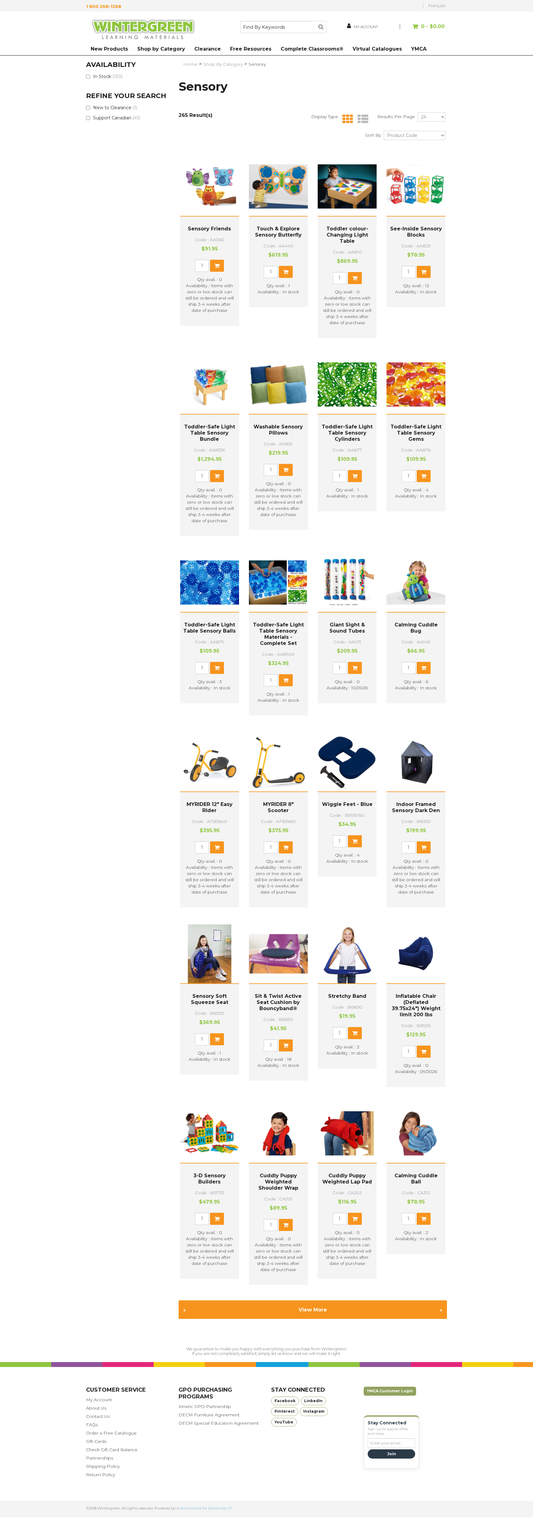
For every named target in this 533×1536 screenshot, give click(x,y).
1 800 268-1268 (103, 6)
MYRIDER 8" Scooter (278, 807)
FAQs (92, 1424)
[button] (423, 29)
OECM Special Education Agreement (219, 1423)
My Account (99, 1399)
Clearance (207, 49)
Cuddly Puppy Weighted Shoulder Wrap (278, 1182)
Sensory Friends (209, 229)
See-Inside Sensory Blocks (416, 232)
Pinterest (285, 1411)
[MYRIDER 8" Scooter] (278, 762)
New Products (109, 49)
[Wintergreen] (143, 30)
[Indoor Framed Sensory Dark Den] (415, 762)
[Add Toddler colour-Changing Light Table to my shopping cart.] (355, 278)
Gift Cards (96, 1441)
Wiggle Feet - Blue (347, 804)
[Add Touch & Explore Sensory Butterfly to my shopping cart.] (286, 272)
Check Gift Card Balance (112, 1449)
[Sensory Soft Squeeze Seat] (209, 953)
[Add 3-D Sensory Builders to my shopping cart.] (217, 1219)
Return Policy (100, 1474)
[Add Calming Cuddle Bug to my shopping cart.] (424, 668)
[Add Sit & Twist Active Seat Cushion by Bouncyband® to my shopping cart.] (286, 1045)
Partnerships (99, 1458)
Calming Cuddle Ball (416, 1179)
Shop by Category (161, 49)
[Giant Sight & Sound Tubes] (347, 582)
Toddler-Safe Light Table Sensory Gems (415, 433)
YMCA (419, 49)
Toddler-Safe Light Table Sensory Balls (209, 628)
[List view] (361, 119)
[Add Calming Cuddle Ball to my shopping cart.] (424, 1219)
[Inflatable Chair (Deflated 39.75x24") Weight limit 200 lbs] (415, 953)
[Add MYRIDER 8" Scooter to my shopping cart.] (286, 847)
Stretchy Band (347, 996)
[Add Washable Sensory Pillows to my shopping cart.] (286, 470)
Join (391, 1453)
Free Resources (250, 49)
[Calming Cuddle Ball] (415, 1133)
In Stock (107, 76)
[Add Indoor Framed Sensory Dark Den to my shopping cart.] (424, 847)
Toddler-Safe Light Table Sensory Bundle (209, 433)
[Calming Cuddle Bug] (415, 582)
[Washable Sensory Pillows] (278, 384)
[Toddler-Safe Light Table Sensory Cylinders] (347, 384)
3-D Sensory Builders (209, 1179)
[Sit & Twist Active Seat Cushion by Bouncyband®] (278, 953)
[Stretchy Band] (347, 953)
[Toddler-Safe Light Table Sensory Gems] (415, 384)
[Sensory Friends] (209, 186)
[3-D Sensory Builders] (209, 1133)
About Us (96, 1408)
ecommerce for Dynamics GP (206, 1508)
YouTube (284, 1422)
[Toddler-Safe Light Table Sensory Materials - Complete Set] (278, 582)
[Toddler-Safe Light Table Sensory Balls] (209, 582)
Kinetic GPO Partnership (205, 1406)
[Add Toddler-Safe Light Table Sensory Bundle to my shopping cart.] (217, 476)
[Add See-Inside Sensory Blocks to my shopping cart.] (424, 272)
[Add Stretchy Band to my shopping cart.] (355, 1033)
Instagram (313, 1411)
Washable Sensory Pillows (278, 430)
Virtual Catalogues (377, 49)
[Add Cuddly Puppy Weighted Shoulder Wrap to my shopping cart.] (286, 1225)
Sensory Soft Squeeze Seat (209, 999)
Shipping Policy (103, 1466)
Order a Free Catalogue (111, 1433)
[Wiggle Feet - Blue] (347, 762)
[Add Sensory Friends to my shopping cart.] (217, 266)
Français (436, 5)
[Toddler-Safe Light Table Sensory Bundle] (209, 384)
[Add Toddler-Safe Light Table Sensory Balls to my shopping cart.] (217, 668)
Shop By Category (223, 64)
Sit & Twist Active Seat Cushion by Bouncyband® (278, 1002)
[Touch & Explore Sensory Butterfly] (278, 186)
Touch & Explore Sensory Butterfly (278, 232)
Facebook (285, 1400)
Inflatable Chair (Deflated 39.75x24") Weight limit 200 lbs (416, 1005)
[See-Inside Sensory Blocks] (415, 186)
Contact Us (98, 1416)
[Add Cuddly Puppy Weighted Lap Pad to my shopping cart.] (355, 1219)
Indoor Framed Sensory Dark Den (416, 807)
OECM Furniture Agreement (209, 1415)
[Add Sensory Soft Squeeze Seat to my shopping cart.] (217, 1039)
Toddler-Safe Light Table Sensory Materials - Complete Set (278, 634)
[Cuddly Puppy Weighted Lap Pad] (347, 1133)
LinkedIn (313, 1400)
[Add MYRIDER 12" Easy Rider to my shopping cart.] (217, 847)
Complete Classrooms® (312, 49)
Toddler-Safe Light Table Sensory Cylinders (347, 433)
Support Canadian (116, 118)
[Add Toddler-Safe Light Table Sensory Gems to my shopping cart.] (424, 476)
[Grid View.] (346, 119)
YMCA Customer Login (390, 1391)
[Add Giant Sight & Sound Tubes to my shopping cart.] (355, 668)
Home (190, 64)
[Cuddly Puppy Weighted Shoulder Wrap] (278, 1133)
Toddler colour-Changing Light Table (347, 235)
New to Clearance (115, 107)
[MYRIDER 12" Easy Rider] (209, 762)
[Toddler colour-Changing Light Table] (347, 186)
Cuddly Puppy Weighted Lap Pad (347, 1179)
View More (313, 1310)
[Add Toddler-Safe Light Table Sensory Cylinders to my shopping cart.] (355, 476)
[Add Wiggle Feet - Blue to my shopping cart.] (355, 841)
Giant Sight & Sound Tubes (347, 628)
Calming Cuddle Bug (416, 628)
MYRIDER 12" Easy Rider (210, 807)
